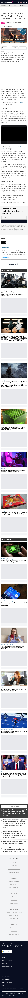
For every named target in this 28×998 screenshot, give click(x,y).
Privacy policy (5, 969)
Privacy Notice (20, 226)
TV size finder (12, 5)
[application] (14, 134)
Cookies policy (5, 973)
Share (5, 47)
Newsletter (24, 47)
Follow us (16, 47)
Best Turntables (14, 909)
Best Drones (14, 931)
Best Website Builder (14, 872)
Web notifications (6, 979)
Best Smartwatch (14, 903)
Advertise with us (6, 976)
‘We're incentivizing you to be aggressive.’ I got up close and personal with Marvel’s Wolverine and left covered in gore (14, 834)
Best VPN (14, 862)
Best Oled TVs (14, 900)
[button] (26, 2)
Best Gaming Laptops (14, 881)
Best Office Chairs (14, 918)
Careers (3, 985)
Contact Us (4, 963)
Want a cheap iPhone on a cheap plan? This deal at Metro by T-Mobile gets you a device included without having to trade (15, 812)
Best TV (14, 896)
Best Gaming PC (14, 884)
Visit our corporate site (12, 946)
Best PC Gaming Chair (14, 887)
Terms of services (18, 225)
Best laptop (23, 5)
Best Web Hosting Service (14, 869)
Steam (4, 242)
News (3, 22)
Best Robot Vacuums (14, 934)
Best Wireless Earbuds (14, 915)
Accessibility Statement (7, 982)
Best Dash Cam (14, 927)
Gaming (3, 9)
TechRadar (9, 22)
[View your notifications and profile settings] (18, 2)
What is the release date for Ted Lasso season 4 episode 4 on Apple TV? (14, 842)
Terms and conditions (7, 966)
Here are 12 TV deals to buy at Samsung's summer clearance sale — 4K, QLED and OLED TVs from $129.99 (15, 849)
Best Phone (14, 893)
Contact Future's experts (7, 960)
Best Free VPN (14, 865)
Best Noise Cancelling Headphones (14, 912)
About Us (4, 957)
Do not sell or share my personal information (12, 988)
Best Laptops (14, 878)
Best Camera (14, 924)
